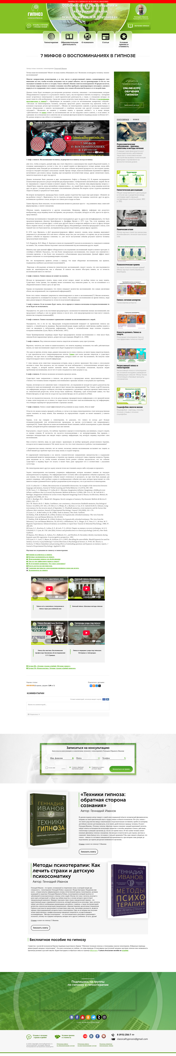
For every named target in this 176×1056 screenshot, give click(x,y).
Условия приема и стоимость (68, 1036)
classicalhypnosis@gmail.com (132, 1039)
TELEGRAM (95, 1022)
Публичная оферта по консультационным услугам (87, 1044)
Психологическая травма (128, 265)
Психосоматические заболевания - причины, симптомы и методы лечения (130, 146)
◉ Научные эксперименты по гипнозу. (40, 557)
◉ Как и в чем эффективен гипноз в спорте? (42, 561)
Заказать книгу (88, 851)
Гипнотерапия (51, 42)
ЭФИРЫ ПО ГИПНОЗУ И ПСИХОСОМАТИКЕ (88, 1)
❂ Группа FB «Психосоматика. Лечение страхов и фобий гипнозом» (51, 668)
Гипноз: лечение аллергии (128, 300)
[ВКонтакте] (91, 686)
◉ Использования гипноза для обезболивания (43, 559)
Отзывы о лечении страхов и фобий (40, 1036)
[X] (99, 686)
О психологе (88, 42)
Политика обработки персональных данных (106, 1044)
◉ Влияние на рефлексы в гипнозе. (39, 555)
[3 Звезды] (30, 685)
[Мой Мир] (96, 686)
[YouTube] (85, 1036)
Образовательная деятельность (69, 43)
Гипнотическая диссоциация (129, 190)
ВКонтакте (94, 950)
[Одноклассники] (94, 686)
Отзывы (81, 844)
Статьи (105, 42)
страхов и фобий (40, 26)
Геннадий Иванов (60, 68)
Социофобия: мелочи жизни (130, 407)
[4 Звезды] (32, 685)
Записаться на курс (131, 105)
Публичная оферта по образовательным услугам (66, 1044)
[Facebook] (97, 1036)
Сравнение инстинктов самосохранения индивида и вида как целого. (53, 568)
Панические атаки (125, 230)
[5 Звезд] (34, 685)
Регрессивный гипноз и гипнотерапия (127, 367)
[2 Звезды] (29, 685)
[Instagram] (104, 1036)
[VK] (91, 1036)
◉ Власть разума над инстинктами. (39, 566)
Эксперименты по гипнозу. (38, 570)
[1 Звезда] (27, 685)
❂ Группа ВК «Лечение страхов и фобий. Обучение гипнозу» (48, 666)
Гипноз (71, 354)
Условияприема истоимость (124, 44)
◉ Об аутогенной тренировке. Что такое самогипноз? (45, 564)
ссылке (125, 950)
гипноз (44, 112)
